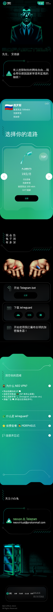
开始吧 (21, 593)
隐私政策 (36, 593)
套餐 (15, 593)
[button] (4, 176)
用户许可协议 (38, 596)
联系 (32, 593)
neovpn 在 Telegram (25, 519)
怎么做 (27, 593)
